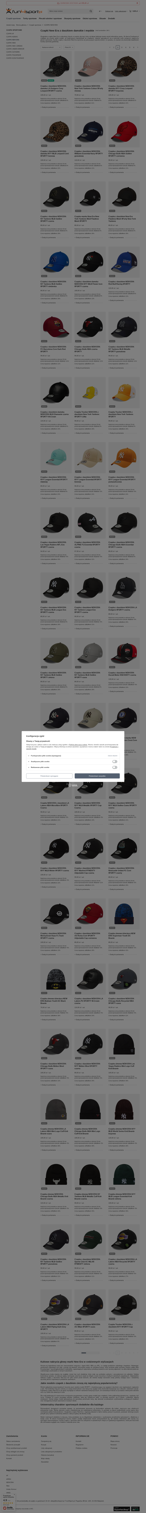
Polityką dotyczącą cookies (78, 745)
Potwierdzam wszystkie (97, 776)
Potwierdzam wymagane (49, 776)
